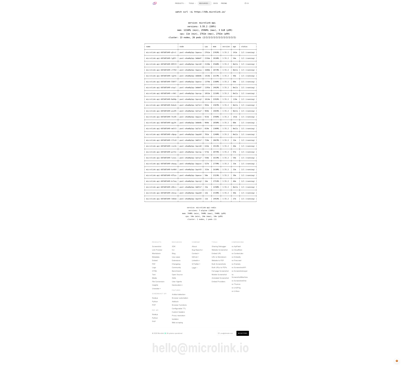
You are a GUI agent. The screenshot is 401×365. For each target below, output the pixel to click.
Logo (154, 267)
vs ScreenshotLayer (240, 271)
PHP (154, 305)
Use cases (176, 257)
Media (154, 278)
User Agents (177, 282)
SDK (173, 246)
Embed (154, 260)
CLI (173, 250)
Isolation (175, 319)
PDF (153, 264)
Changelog (176, 264)
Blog (173, 253)
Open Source (177, 275)
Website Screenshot (220, 250)
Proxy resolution (178, 316)
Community (176, 267)
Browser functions (179, 305)
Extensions (176, 260)
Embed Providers (218, 282)
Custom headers (178, 312)
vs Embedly (236, 257)
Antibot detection (178, 294)
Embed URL (216, 253)
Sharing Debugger (219, 246)
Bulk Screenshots (219, 264)
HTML (154, 271)
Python (155, 301)
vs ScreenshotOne (239, 281)
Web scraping (177, 323)
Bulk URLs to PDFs (219, 267)
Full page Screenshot (220, 271)
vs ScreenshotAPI (239, 267)
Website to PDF (218, 260)
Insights (155, 285)
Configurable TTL (179, 308)
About (194, 246)
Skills (174, 278)
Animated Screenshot (220, 278)
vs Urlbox (235, 291)
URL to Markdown (219, 257)
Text (153, 275)
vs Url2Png (236, 288)
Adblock (175, 301)
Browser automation (180, 298)
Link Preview (157, 250)
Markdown (156, 253)
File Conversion (158, 282)
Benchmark (176, 271)
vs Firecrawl (236, 260)
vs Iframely (236, 264)
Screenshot (156, 246)
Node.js (155, 298)
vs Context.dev (237, 253)
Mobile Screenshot (219, 275)
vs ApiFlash (236, 246)
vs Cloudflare (237, 250)
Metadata (155, 257)
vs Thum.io (236, 284)
